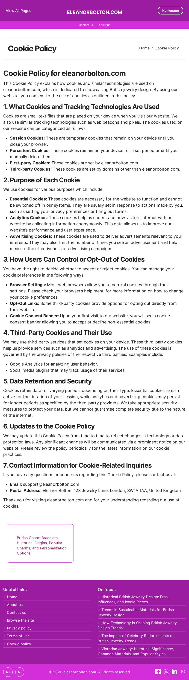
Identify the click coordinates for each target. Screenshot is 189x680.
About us (104, 25)
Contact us (86, 25)
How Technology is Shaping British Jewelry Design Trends (137, 625)
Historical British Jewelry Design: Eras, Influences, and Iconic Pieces (133, 599)
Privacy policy (19, 628)
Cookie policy (19, 644)
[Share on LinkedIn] (175, 673)
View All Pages (18, 10)
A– (20, 672)
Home (12, 596)
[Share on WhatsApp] (183, 673)
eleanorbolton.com (94, 12)
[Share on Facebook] (158, 673)
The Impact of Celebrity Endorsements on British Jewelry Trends (136, 638)
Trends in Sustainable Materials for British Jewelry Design (136, 612)
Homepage (170, 10)
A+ (8, 672)
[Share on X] (166, 673)
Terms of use (18, 636)
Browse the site (20, 620)
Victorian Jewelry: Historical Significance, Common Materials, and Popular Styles (136, 651)
